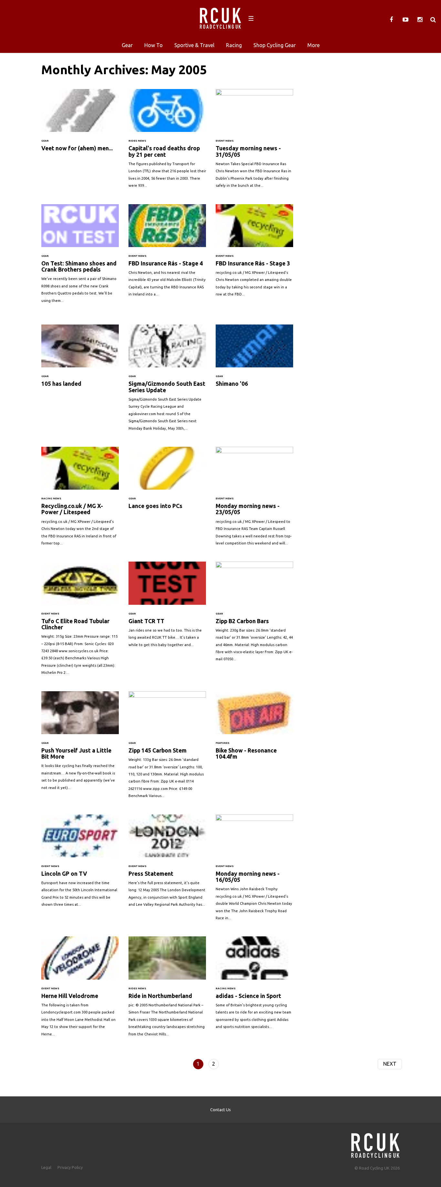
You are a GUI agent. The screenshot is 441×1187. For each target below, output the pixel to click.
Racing (234, 45)
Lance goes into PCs (167, 485)
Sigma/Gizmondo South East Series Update (167, 380)
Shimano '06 (254, 363)
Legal (46, 1167)
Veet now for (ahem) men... (80, 127)
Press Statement (167, 863)
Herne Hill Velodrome (80, 989)
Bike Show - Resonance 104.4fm (254, 733)
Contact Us (220, 1109)
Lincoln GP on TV (80, 863)
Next (389, 1064)
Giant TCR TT (167, 607)
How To (153, 45)
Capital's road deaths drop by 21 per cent (167, 141)
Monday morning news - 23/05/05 (254, 499)
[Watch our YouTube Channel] (405, 19)
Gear (127, 45)
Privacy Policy (70, 1167)
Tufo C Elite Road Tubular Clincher (80, 621)
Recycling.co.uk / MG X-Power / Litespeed (80, 499)
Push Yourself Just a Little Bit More (80, 743)
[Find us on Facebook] (391, 19)
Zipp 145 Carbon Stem (167, 748)
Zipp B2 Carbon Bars (254, 615)
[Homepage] (375, 1143)
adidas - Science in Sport (254, 985)
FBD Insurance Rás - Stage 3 (254, 253)
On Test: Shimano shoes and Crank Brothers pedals (80, 256)
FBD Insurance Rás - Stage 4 (167, 253)
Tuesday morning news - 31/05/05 (254, 141)
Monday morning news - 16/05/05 (254, 870)
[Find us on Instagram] (419, 19)
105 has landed (80, 363)
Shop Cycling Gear (274, 45)
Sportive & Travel (194, 45)
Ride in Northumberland (167, 989)
